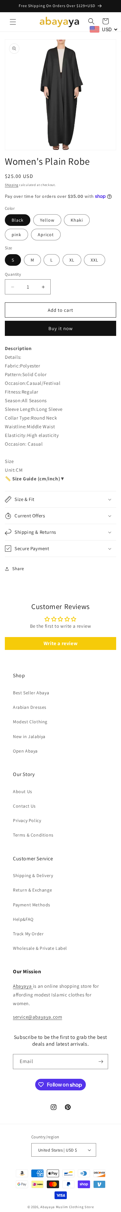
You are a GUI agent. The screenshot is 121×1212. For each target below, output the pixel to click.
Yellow (47, 220)
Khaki (77, 220)
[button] (13, 22)
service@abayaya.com (37, 1017)
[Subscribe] (101, 1061)
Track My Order (28, 934)
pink (16, 234)
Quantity (13, 274)
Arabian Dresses (29, 707)
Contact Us (24, 806)
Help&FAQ (23, 919)
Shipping (11, 185)
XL (72, 260)
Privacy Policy (27, 820)
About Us (22, 791)
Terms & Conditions (33, 835)
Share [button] (18, 568)
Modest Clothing (30, 722)
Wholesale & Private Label (40, 948)
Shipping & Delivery (33, 875)
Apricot (46, 234)
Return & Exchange (32, 890)
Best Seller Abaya (31, 693)
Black (18, 220)
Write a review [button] (60, 643)
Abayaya (23, 986)
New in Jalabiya (29, 736)
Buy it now (60, 328)
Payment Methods (31, 905)
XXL (94, 260)
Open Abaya (25, 751)
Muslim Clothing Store (75, 1207)
